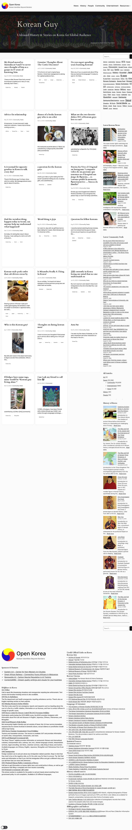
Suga (114, 106)
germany (127, 70)
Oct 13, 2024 (7, 385)
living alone (16, 415)
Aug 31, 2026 (7, 76)
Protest (118, 94)
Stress (105, 106)
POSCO (113, 94)
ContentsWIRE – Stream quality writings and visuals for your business (33, 680)
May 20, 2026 (8, 119)
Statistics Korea (73, 746)
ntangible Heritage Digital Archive (80, 664)
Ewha (73, 238)
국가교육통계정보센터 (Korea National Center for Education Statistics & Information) (96, 762)
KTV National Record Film (77, 699)
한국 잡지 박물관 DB (75, 818)
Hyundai (122, 73)
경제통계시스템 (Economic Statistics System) (83, 760)
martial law (111, 89)
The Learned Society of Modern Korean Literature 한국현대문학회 (90, 723)
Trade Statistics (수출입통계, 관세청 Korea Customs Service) (88, 769)
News (109, 389)
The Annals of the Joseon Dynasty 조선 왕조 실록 (84, 786)
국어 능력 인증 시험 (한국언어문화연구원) (82, 729)
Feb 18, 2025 (74, 330)
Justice (118, 76)
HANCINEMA (72, 678)
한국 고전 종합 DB (74, 736)
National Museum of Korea (77, 671)
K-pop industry (116, 78)
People (105, 395)
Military (123, 89)
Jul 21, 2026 (41, 68)
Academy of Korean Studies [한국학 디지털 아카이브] (86, 804)
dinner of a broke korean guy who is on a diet (49, 115)
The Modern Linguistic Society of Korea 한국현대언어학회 (87, 725)
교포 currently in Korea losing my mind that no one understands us (84, 274)
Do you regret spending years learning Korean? (82, 63)
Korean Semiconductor (109, 84)
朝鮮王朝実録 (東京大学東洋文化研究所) (81, 790)
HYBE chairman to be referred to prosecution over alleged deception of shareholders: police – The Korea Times (116, 250)
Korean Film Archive (75, 690)
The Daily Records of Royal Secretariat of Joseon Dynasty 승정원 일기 (92, 788)
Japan (13, 313)
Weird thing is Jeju (47, 219)
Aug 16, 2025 (74, 224)
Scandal (122, 100)
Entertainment (112, 386)
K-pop (52, 79)
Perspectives (42, 82)
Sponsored (94, 43)
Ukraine (110, 108)
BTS (40, 79)
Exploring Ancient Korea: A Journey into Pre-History (123, 409)
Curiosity (105, 67)
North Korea (107, 92)
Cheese (110, 64)
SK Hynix (112, 103)
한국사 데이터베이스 (75, 776)
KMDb (70, 683)
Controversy (117, 64)
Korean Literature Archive (76, 716)
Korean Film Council (75, 697)
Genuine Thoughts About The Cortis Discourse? (50, 63)
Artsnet (70, 660)
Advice (7, 131)
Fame (112, 70)
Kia (126, 78)
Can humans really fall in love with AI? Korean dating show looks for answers (124, 197)
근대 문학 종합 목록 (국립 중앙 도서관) (81, 732)
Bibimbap (118, 62)
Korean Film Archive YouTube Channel (81, 692)
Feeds (21, 76)
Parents (23, 87)
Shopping (106, 103)
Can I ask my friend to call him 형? (50, 378)
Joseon (113, 76)
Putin (129, 94)
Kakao (122, 78)
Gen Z (45, 79)
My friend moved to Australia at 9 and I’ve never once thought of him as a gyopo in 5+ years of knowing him (17, 67)
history (115, 73)
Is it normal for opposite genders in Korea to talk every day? (15, 169)
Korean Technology (122, 84)
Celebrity (105, 64)
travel (73, 82)
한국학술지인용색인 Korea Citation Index (81, 809)
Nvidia (113, 92)
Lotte (105, 89)
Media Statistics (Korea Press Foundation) (82, 767)
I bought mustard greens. (111, 260)
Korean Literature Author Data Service (81, 718)
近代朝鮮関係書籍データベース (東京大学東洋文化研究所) (87, 816)
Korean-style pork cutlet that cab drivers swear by (16, 272)
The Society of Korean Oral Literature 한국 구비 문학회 (86, 727)
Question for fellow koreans (84, 219)
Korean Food (121, 81)
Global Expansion (107, 72)
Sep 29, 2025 (41, 173)
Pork (27, 313)
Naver (129, 89)
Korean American (82, 79)
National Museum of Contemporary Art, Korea (83, 669)
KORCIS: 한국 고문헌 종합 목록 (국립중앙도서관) (84, 811)
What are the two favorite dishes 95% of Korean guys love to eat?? (83, 117)
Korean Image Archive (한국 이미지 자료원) (82, 792)
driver (7, 313)
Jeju (40, 235)
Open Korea (14, 4)
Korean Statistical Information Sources (81, 748)
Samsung (122, 97)
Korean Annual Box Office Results (79, 688)
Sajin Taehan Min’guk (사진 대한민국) (80, 799)
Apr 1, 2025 (7, 330)
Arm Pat (75, 325)
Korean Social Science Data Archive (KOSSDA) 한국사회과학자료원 (90, 755)
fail (108, 70)
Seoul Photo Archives (75, 673)
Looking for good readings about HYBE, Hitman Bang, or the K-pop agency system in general (116, 320)
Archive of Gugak (74, 657)
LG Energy (117, 86)
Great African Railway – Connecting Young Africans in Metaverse (31, 674)
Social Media (121, 103)
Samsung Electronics (111, 100)
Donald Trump (122, 67)
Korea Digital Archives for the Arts (79, 667)
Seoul (22, 131)
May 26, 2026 (74, 68)
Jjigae (108, 76)
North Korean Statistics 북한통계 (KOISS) (82, 757)
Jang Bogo (121, 537)
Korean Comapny (109, 81)
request (114, 97)
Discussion (113, 67)
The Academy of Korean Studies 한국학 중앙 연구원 (85, 706)
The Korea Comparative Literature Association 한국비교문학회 (89, 711)
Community (16, 76)
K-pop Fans (107, 78)
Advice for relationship (15, 114)
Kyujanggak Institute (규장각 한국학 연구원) (83, 779)
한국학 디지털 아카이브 (76, 783)
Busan (128, 62)
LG (104, 86)
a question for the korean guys (50, 168)
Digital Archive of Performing (78, 662)
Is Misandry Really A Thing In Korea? (51, 272)
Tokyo (125, 106)
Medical (117, 89)
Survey (119, 106)
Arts (89, 662)
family (73, 79)
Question (49, 184)
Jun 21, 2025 (41, 277)
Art (104, 377)
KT (131, 84)
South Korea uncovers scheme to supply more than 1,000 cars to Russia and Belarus (116, 294)
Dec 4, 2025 (74, 123)
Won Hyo (121, 517)
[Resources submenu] (129, 5)
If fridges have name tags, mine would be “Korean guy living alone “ (17, 379)
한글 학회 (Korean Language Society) (80, 739)
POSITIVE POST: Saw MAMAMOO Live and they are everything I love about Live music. (115, 331)
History (105, 392)
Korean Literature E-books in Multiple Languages (84, 720)
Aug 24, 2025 (41, 224)
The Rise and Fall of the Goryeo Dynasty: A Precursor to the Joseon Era (123, 601)
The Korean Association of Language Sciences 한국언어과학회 (89, 713)
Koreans (16, 87)
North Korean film (74, 701)
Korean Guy (8, 87)
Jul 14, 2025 (7, 277)
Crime (128, 64)
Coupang (124, 64)
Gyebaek (120, 557)
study (110, 106)
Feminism (41, 289)
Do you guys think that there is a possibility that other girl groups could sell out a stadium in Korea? (115, 243)
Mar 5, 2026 (41, 120)
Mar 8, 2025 (41, 331)
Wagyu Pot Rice (108, 256)
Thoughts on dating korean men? (51, 326)
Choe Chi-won (122, 477)
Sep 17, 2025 (7, 230)
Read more (106, 189)
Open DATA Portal (74, 750)
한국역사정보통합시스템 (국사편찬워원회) (82, 774)
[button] (4, 827)
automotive (111, 62)
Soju (129, 103)
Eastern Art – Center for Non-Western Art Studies (24, 672)
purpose (124, 94)
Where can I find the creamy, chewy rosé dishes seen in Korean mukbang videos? (115, 362)
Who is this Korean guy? (16, 325)
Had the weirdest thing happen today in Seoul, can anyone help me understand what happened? (17, 223)
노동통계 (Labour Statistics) (77, 764)
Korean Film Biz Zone (75, 695)
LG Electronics (110, 87)
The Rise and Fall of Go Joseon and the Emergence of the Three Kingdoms (123, 433)
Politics (105, 94)
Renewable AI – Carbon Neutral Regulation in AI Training (27, 677)
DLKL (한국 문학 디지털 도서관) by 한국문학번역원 (85, 709)
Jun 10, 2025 (74, 280)
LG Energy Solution (125, 86)
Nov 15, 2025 (7, 175)
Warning (115, 108)
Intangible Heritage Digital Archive (79, 681)
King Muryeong (123, 577)
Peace (124, 92)
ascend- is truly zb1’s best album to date (116, 325)
